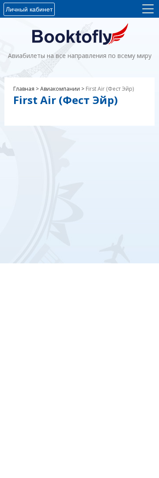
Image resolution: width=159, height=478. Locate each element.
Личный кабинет (29, 9)
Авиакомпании (60, 89)
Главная (23, 89)
